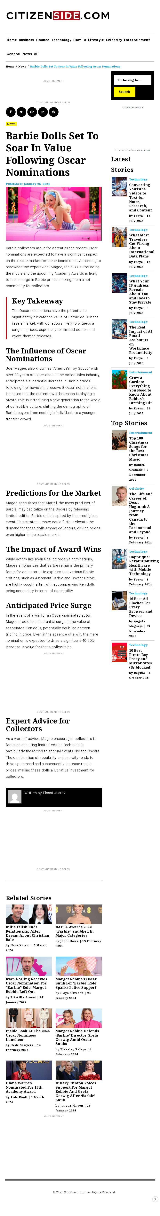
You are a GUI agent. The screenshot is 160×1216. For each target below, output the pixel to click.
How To (79, 40)
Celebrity (114, 40)
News (27, 54)
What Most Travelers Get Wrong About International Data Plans (142, 245)
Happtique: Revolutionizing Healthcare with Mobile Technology (144, 565)
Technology (61, 40)
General (13, 54)
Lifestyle (96, 40)
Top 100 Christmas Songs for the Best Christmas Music (138, 449)
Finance (42, 40)
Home (12, 40)
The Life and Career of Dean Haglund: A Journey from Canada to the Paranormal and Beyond (141, 513)
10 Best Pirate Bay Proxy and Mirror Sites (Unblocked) (140, 658)
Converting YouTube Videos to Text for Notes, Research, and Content (140, 197)
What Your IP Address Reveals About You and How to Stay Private (140, 291)
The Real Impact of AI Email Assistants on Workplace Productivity (140, 340)
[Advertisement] (77, 92)
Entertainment (137, 40)
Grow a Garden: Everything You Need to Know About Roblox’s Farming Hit (140, 390)
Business (26, 40)
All (36, 54)
